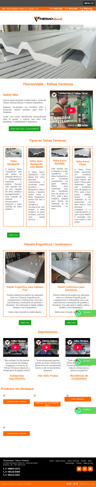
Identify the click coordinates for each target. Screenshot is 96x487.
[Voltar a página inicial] (48, 18)
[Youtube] (91, 10)
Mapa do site (88, 463)
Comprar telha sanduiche (16, 401)
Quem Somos (61, 461)
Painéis (83, 461)
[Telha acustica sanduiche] (16, 428)
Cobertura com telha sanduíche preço (47, 404)
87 (86, 9)
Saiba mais (13, 235)
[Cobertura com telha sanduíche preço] (47, 398)
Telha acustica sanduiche (16, 433)
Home (52, 461)
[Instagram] (87, 10)
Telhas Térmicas (73, 461)
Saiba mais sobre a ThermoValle (24, 129)
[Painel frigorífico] (78, 395)
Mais (90, 461)
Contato (79, 463)
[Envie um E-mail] (82, 10)
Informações (69, 463)
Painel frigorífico (77, 399)
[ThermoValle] (48, 52)
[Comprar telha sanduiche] (16, 397)
